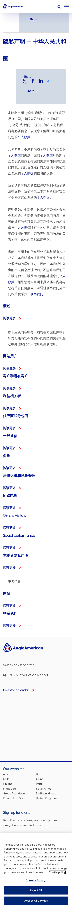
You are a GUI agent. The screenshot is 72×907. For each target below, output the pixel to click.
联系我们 (36, 294)
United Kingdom (46, 798)
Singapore (10, 788)
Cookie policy (57, 872)
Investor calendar (16, 690)
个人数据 (24, 137)
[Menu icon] (66, 5)
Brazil (39, 774)
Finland (8, 784)
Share (33, 19)
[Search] (59, 6)
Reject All (36, 890)
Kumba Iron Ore (13, 798)
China (40, 779)
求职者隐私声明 (36, 463)
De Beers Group (46, 793)
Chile (6, 779)
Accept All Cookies (36, 900)
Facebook (33, 81)
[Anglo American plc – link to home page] (13, 6)
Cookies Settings (36, 880)
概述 (36, 313)
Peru (39, 784)
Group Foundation (14, 793)
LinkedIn (41, 81)
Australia (8, 774)
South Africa (44, 788)
